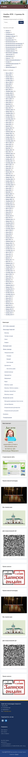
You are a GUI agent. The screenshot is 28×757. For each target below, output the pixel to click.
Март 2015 (8, 305)
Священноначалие (9, 352)
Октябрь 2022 (9, 139)
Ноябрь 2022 (9, 137)
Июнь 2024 (8, 102)
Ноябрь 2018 (9, 225)
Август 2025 (9, 82)
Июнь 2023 (8, 124)
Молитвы (7, 332)
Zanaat (16, 754)
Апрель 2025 (9, 87)
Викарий (9, 359)
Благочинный (10, 362)
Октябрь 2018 (9, 226)
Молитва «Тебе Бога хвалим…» (12, 388)
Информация (8, 378)
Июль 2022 (8, 144)
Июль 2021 (8, 166)
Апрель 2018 (9, 237)
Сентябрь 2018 (9, 228)
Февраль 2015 (9, 307)
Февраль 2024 (9, 109)
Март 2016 (8, 283)
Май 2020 (8, 192)
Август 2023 (9, 120)
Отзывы (8, 61)
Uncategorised (9, 34)
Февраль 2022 (9, 153)
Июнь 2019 (8, 212)
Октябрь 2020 (9, 182)
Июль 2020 (8, 188)
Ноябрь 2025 (9, 78)
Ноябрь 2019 (9, 203)
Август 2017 (9, 252)
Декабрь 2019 (9, 201)
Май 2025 (8, 86)
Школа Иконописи (10, 67)
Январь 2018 (9, 243)
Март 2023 (8, 129)
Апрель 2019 (9, 215)
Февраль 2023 (9, 131)
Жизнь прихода (7, 349)
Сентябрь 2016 (9, 272)
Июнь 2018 (8, 234)
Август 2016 (9, 274)
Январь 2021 (9, 177)
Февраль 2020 (9, 197)
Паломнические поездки (12, 63)
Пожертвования (7, 417)
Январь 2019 (9, 221)
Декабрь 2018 (9, 223)
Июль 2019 (8, 210)
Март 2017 (8, 261)
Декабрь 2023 (9, 113)
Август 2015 (9, 296)
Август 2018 (9, 230)
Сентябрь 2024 (9, 97)
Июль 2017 (8, 254)
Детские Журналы (9, 404)
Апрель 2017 (9, 259)
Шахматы (8, 65)
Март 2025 (8, 89)
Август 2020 (9, 186)
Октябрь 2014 (9, 314)
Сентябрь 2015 (9, 294)
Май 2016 (8, 279)
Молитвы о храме (9, 384)
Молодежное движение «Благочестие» (14, 401)
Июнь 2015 (8, 300)
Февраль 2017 (9, 263)
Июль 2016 (8, 276)
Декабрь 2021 (9, 157)
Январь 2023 (9, 133)
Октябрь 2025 (9, 80)
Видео (6, 381)
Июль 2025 (8, 84)
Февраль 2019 (9, 219)
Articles (7, 30)
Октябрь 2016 (9, 270)
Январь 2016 (9, 287)
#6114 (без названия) (9, 326)
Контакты (5, 414)
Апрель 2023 (9, 128)
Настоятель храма (11, 368)
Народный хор (8, 375)
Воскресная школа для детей (11, 410)
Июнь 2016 (8, 278)
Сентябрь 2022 (9, 140)
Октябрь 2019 (9, 204)
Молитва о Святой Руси (10, 391)
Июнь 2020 (8, 190)
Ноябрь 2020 (9, 181)
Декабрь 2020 (9, 179)
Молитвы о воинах (9, 394)
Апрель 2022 (9, 150)
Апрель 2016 (9, 281)
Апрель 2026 (9, 76)
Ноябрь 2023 (9, 115)
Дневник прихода (9, 372)
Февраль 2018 (9, 241)
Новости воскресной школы (13, 60)
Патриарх (9, 355)
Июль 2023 (8, 122)
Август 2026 (9, 73)
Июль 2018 (8, 232)
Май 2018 (8, 236)
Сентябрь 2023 (9, 118)
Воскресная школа (8, 397)
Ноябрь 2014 (9, 312)
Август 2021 (9, 164)
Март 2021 (8, 173)
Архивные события (10, 36)
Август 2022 (9, 142)
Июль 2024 (8, 100)
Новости (8, 58)
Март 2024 (8, 107)
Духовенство (8, 365)
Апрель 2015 (9, 303)
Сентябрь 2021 (9, 162)
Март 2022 (8, 151)
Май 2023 (8, 126)
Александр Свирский (8, 329)
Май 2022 (8, 148)
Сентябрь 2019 (9, 206)
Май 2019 (8, 214)
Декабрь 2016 (9, 267)
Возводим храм (7, 346)
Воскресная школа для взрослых (12, 407)
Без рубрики (9, 38)
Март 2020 (8, 195)
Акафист (7, 342)
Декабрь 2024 (9, 91)
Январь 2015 (9, 309)
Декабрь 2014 (9, 311)
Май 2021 (8, 170)
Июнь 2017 (8, 256)
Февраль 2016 (9, 285)
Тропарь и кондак (9, 336)
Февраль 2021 (9, 175)
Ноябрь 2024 (9, 93)
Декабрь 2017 (9, 245)
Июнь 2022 (8, 146)
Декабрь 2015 (9, 289)
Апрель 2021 (9, 171)
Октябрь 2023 (9, 117)
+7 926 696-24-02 (7, 711)
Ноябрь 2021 (9, 159)
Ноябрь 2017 (9, 247)
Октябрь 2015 (9, 292)
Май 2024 (8, 104)
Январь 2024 (9, 111)
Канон (6, 339)
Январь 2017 (9, 265)
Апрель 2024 (9, 106)
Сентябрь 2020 (9, 184)
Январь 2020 (9, 199)
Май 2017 (8, 258)
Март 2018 (8, 239)
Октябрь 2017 (9, 248)
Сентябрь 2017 (9, 250)
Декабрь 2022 (9, 135)
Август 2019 (9, 208)
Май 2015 (8, 301)
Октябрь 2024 (9, 95)
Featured (8, 32)
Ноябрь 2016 (9, 268)
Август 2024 (9, 98)
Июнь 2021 (8, 168)
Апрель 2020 (9, 193)
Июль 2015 (8, 298)
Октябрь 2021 (9, 161)
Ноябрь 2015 (9, 290)
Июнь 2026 (8, 75)
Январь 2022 (9, 155)
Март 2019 (8, 217)
